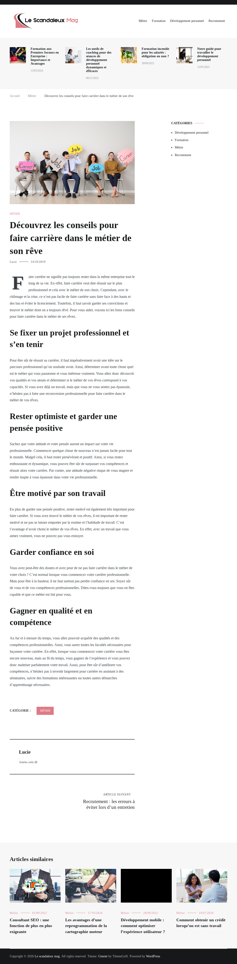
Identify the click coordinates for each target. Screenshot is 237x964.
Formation (158, 21)
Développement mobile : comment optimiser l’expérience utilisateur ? (143, 926)
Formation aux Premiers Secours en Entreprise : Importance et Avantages (45, 56)
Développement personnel (187, 21)
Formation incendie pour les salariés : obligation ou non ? (155, 52)
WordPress (153, 956)
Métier (143, 21)
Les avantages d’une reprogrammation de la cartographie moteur (86, 926)
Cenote (102, 956)
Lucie (13, 261)
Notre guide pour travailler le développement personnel (209, 54)
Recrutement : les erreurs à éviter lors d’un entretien (109, 801)
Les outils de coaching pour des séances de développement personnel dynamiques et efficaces (98, 60)
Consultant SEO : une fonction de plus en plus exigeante (31, 926)
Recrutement (217, 21)
